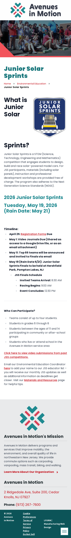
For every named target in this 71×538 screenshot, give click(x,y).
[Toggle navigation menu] (64, 531)
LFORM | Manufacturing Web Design (54, 524)
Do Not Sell (29, 534)
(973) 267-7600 (28, 504)
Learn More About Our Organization (29, 472)
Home (7, 83)
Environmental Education (31, 83)
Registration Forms (33, 234)
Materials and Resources (40, 380)
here (7, 368)
